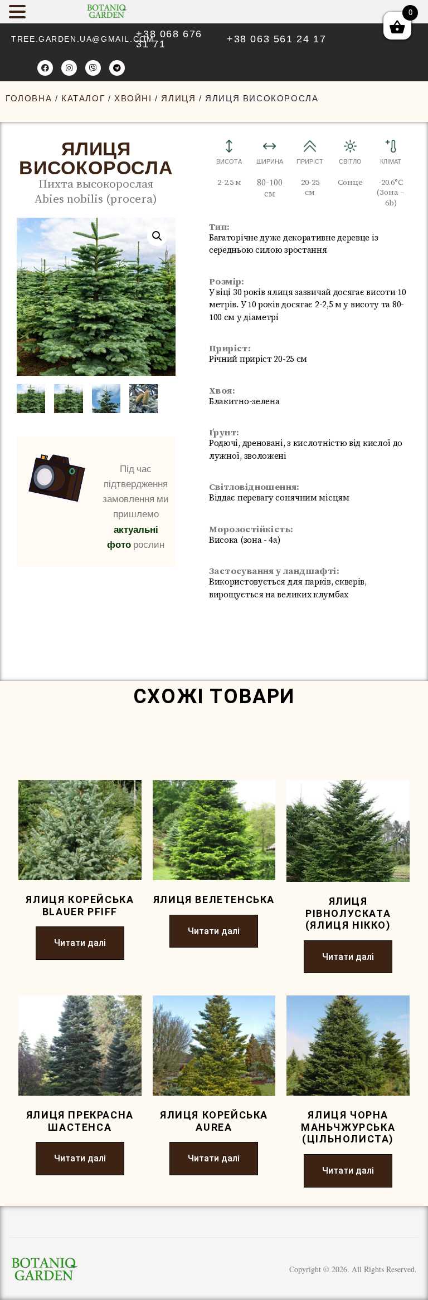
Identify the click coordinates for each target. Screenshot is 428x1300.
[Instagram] (69, 68)
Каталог (83, 98)
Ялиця (178, 98)
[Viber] (93, 68)
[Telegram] (117, 68)
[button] (157, 236)
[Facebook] (45, 68)
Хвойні (133, 98)
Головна (29, 98)
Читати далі (80, 943)
